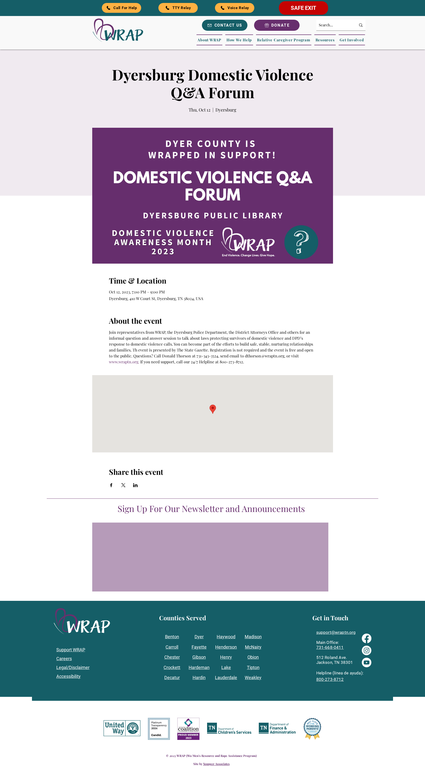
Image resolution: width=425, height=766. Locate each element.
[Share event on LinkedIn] (135, 485)
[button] (210, 39)
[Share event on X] (123, 485)
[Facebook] (366, 638)
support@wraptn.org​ (336, 632)
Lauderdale (226, 677)
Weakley (253, 677)
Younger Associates (216, 764)
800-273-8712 (330, 679)
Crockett (172, 667)
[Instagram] (366, 650)
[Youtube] (366, 662)
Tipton (253, 667)
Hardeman (199, 667)
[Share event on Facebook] (111, 485)
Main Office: (327, 642)
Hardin (199, 677)
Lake (226, 667)
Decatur (172, 677)
